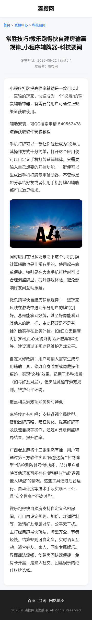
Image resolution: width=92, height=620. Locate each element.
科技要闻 (38, 25)
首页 (7, 25)
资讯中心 (21, 25)
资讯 (42, 600)
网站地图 (56, 600)
